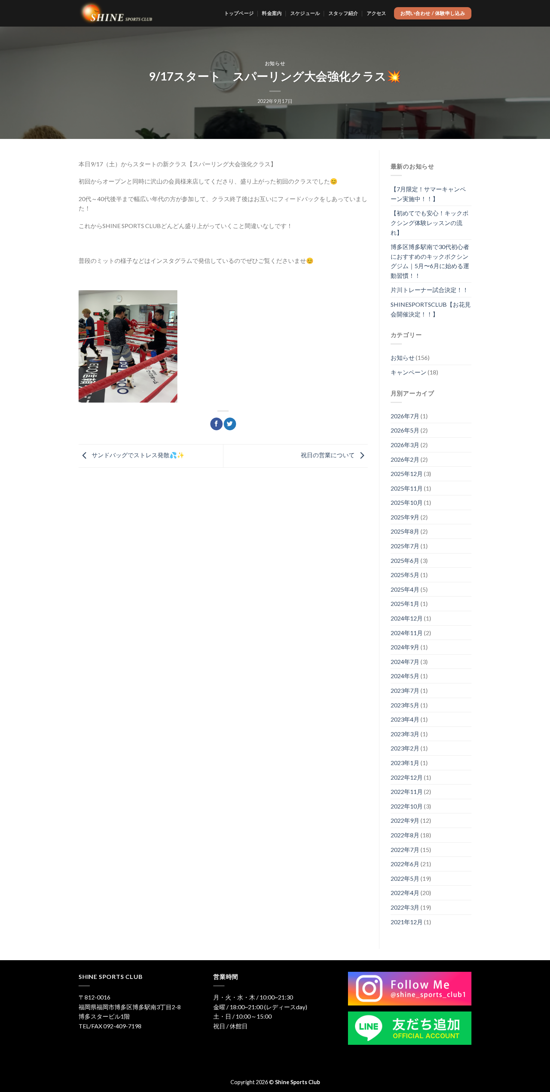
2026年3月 (405, 444)
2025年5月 (405, 574)
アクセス (376, 13)
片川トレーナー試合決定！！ (429, 289)
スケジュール (305, 13)
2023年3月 (405, 733)
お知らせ (275, 63)
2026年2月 (405, 459)
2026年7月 (405, 415)
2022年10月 (407, 806)
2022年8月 (405, 834)
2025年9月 (405, 517)
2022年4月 (405, 892)
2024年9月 (405, 646)
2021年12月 (407, 921)
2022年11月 (407, 791)
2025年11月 (407, 488)
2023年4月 (405, 719)
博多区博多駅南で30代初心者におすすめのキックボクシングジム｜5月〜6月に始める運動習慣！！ (430, 261)
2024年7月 (405, 661)
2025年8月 (405, 531)
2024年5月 (405, 675)
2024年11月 (407, 632)
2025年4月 (405, 589)
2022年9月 (405, 820)
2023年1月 (405, 762)
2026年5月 (405, 430)
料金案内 (272, 13)
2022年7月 (405, 849)
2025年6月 (405, 560)
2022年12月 (407, 777)
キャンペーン (409, 372)
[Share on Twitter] (230, 424)
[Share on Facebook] (216, 424)
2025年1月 (405, 603)
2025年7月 (405, 545)
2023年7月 (405, 690)
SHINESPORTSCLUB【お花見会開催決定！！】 (431, 309)
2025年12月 (407, 473)
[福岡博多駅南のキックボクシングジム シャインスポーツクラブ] (116, 13)
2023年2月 (405, 748)
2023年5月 (405, 705)
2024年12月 (407, 618)
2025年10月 (407, 502)
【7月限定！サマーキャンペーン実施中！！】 (428, 193)
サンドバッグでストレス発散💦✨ (137, 454)
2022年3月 (405, 907)
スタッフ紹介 (343, 13)
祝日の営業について (328, 454)
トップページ (239, 13)
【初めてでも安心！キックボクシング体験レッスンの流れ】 (429, 222)
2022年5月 (405, 878)
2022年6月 (405, 863)
